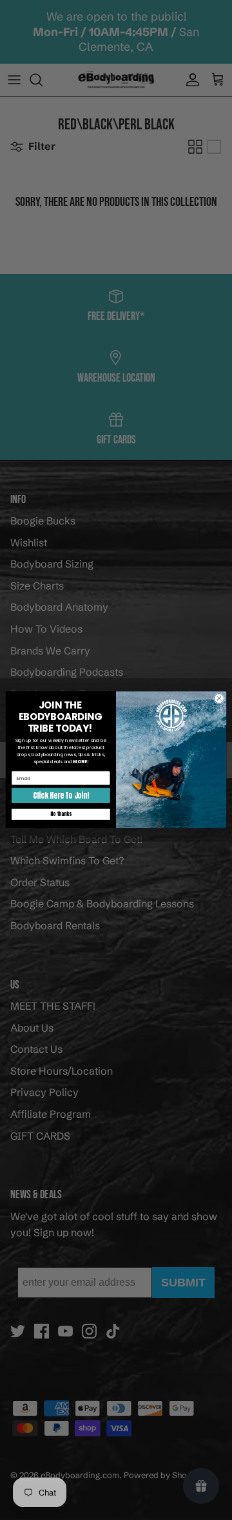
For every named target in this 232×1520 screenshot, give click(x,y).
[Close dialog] (219, 698)
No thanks (60, 814)
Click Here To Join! (60, 796)
